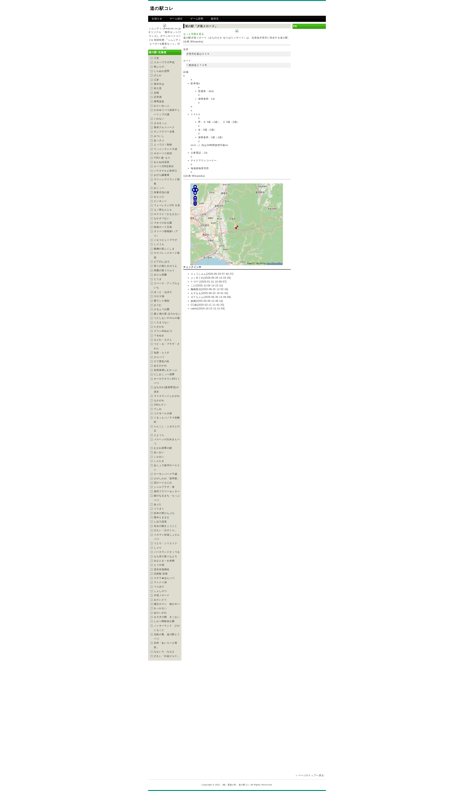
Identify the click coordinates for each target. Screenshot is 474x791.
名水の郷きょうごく (165, 526)
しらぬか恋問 (161, 71)
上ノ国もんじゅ (163, 209)
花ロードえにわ (163, 482)
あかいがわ (160, 612)
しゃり (158, 547)
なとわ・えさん (163, 339)
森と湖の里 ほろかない (167, 313)
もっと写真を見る (193, 34)
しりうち (159, 244)
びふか (158, 75)
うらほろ (159, 586)
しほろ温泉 (160, 521)
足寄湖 (158, 97)
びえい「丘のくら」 (165, 530)
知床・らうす (161, 352)
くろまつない (161, 322)
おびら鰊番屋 (161, 175)
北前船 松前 (161, 573)
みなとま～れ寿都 (164, 560)
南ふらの (159, 66)
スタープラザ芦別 (164, 62)
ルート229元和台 (164, 166)
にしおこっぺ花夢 (164, 374)
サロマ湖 (159, 296)
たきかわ (159, 326)
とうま (158, 279)
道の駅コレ (162, 8)
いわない (159, 118)
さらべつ (159, 357)
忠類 (156, 92)
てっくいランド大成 (165, 149)
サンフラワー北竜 (164, 131)
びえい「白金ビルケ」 (167, 656)
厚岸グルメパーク (164, 127)
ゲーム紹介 (176, 18)
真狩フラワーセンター (167, 491)
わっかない (160, 608)
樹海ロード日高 (163, 227)
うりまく (159, 508)
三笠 (156, 58)
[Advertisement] (282, 8)
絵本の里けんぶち (164, 513)
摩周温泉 (159, 101)
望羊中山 (159, 84)
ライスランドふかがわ (167, 396)
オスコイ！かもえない (167, 214)
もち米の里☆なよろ (165, 556)
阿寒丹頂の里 (161, 192)
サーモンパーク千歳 (165, 474)
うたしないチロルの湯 (167, 318)
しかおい (159, 456)
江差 (156, 79)
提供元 (215, 18)
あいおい (159, 452)
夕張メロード (161, 595)
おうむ (158, 305)
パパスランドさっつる (167, 552)
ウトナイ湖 (160, 582)
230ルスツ (160, 404)
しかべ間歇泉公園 (164, 621)
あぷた (158, 504)
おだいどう (160, 599)
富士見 (158, 88)
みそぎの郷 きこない (167, 617)
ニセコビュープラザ (165, 240)
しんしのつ (160, 591)
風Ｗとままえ (161, 517)
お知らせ (157, 18)
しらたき (159, 461)
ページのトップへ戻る (311, 775)
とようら (159, 435)
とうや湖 (159, 565)
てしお (158, 409)
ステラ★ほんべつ (164, 578)
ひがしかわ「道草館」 (167, 478)
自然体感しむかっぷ (165, 370)
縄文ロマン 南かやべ (167, 604)
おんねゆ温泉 (161, 162)
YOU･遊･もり (162, 157)
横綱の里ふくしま (164, 248)
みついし (159, 136)
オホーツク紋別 (163, 153)
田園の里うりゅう (164, 270)
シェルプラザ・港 (164, 487)
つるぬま (159, 335)
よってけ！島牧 (163, 144)
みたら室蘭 (160, 274)
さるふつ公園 (161, 309)
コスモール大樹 (163, 413)
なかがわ (159, 400)
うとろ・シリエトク (165, 543)
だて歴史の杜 (161, 361)
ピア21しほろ (162, 261)
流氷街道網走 (161, 569)
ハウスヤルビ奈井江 (165, 170)
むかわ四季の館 (163, 448)
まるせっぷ (160, 123)
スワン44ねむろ (163, 331)
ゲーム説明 (196, 18)
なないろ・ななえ (164, 651)
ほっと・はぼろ (163, 292)
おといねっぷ (161, 105)
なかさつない (161, 218)
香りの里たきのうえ (165, 266)
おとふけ (159, 196)
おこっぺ (159, 188)
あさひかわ (160, 365)
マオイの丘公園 (163, 222)
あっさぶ (159, 140)
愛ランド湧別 (161, 300)
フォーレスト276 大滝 (167, 205)
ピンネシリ (160, 201)
